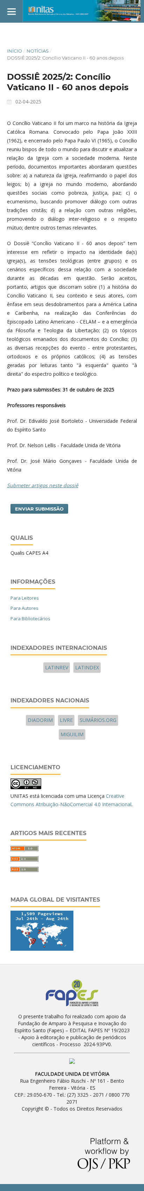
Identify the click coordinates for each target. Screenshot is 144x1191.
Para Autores (24, 608)
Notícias (38, 51)
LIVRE (66, 720)
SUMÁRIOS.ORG (98, 720)
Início (14, 51)
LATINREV (56, 667)
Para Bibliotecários (30, 618)
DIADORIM (40, 720)
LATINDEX (87, 667)
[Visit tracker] (41, 948)
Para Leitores (24, 598)
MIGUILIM (72, 734)
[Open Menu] (11, 11)
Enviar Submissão (39, 509)
